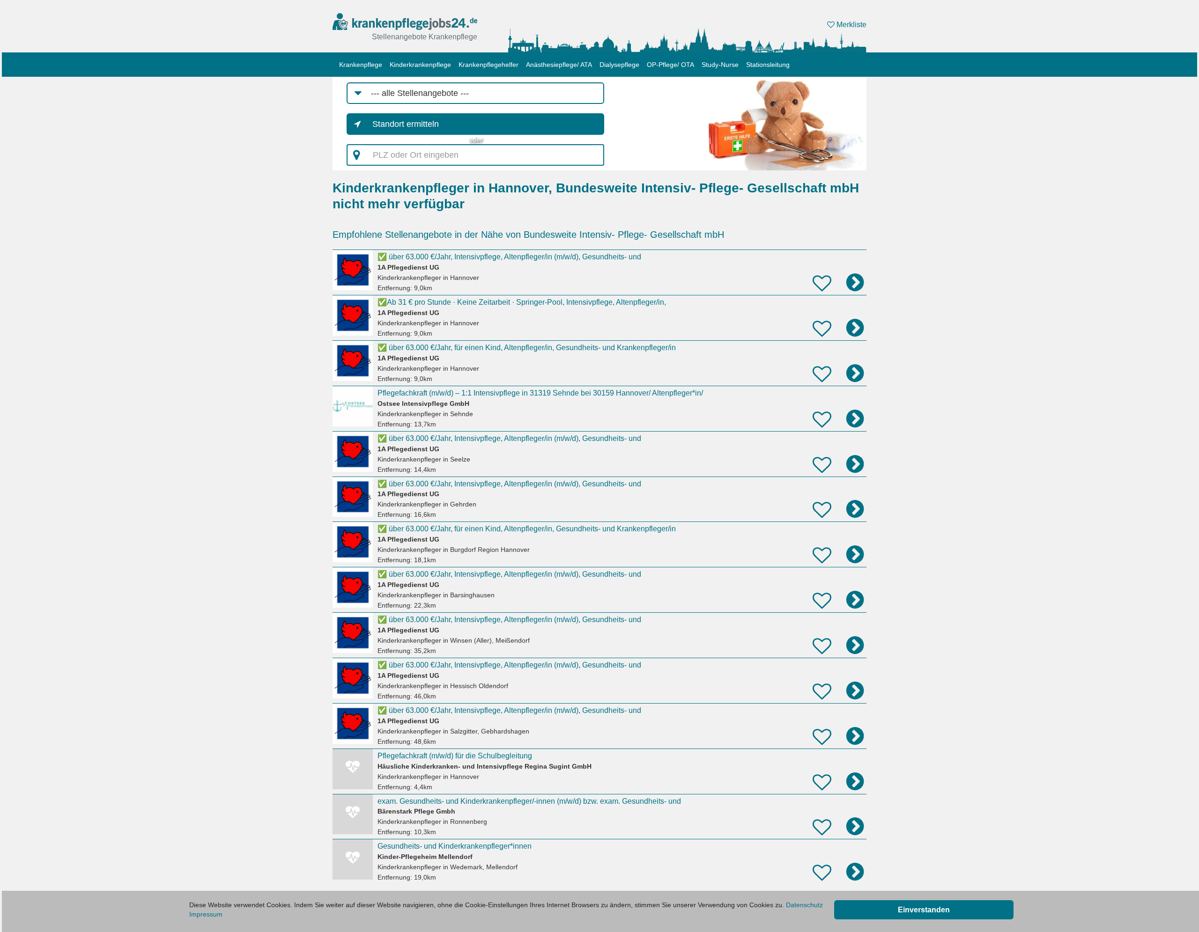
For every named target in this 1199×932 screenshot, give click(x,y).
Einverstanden (924, 910)
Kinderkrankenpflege (420, 64)
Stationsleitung (768, 64)
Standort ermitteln (405, 124)
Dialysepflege (619, 64)
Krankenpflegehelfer (488, 64)
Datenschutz (804, 905)
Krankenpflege (360, 64)
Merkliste (850, 25)
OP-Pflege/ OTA (670, 64)
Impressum (205, 914)
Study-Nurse (720, 64)
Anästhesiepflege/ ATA (559, 64)
